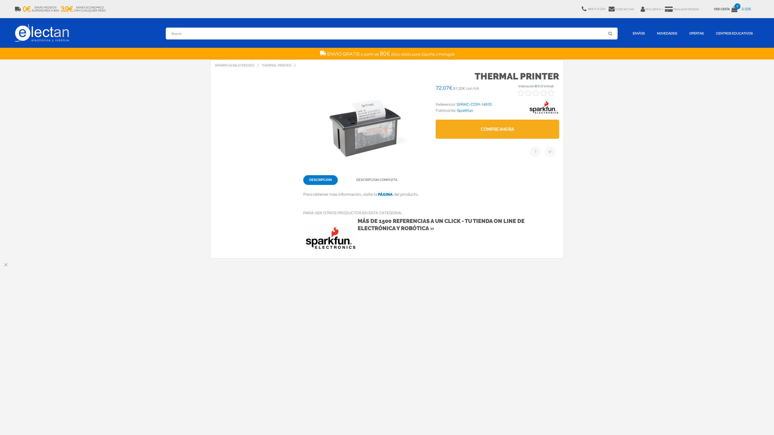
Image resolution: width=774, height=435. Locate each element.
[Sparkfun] (544, 114)
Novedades (667, 33)
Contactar (625, 9)
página (385, 194)
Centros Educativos (734, 33)
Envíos (639, 33)
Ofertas (696, 33)
